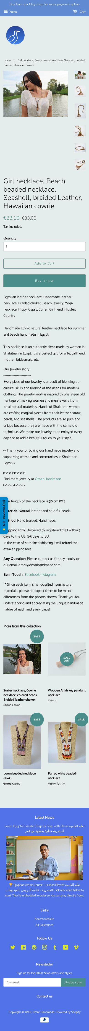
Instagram (48, 575)
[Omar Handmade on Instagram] (44, 948)
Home (7, 60)
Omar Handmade (48, 479)
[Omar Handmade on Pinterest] (34, 948)
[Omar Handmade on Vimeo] (76, 948)
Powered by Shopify (68, 1012)
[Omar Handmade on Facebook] (23, 948)
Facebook (32, 575)
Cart (82, 12)
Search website (44, 919)
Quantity (9, 238)
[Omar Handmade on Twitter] (12, 948)
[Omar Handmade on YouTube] (65, 948)
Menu (13, 12)
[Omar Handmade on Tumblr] (55, 948)
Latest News (44, 817)
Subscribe (73, 982)
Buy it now (44, 281)
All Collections (44, 924)
